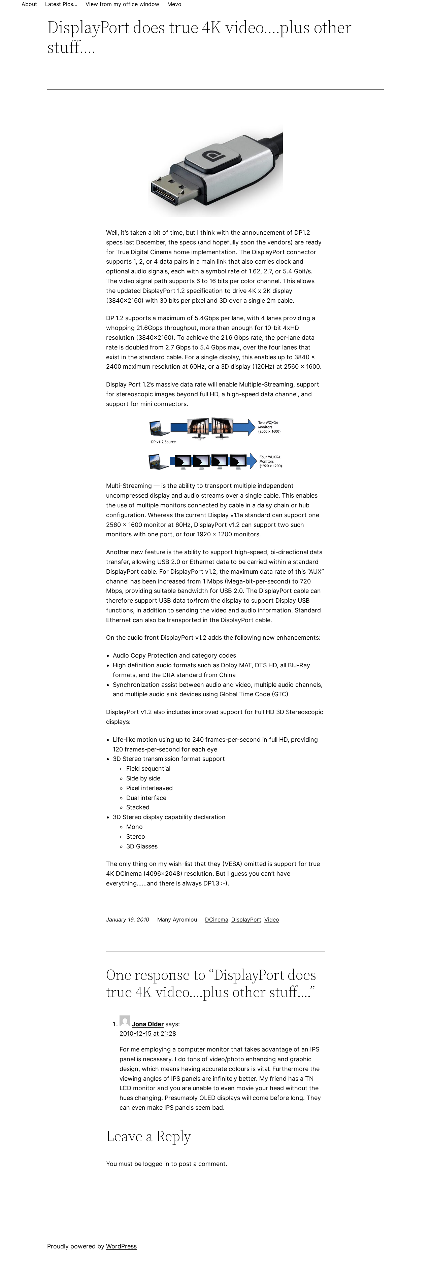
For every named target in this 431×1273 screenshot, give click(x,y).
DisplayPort (246, 919)
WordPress (121, 1246)
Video (271, 919)
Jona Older (148, 1024)
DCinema (216, 919)
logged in (156, 1163)
